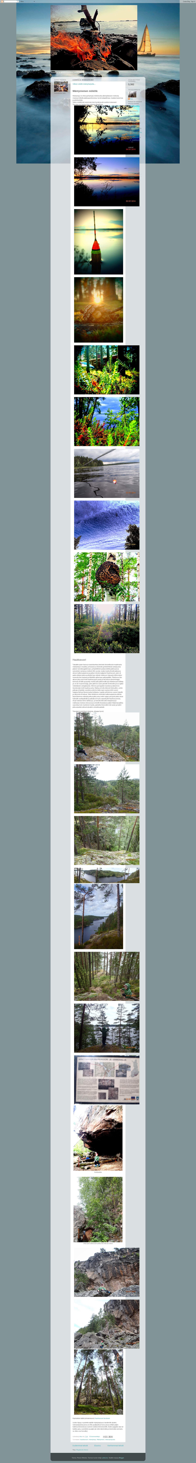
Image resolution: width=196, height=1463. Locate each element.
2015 (132, 113)
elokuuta (135, 125)
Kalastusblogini (133, 173)
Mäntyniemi (100, 1439)
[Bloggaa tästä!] (106, 1437)
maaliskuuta (136, 140)
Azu (131, 99)
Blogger (121, 1458)
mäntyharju (92, 1439)
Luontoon (131, 177)
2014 (132, 116)
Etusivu (97, 1446)
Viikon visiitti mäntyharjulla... (84, 84)
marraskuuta (136, 118)
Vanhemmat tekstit (115, 1446)
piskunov (105, 1458)
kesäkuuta (135, 137)
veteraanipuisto (110, 1439)
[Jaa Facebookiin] (110, 1437)
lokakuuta (135, 123)
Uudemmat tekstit (80, 1446)
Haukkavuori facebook (102, 1418)
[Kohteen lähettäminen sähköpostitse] (104, 1437)
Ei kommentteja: (95, 1436)
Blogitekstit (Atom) (82, 1450)
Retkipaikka (132, 175)
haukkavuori (84, 1439)
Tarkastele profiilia (134, 106)
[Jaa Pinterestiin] (112, 1437)
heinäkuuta (136, 128)
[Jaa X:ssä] (108, 1437)
